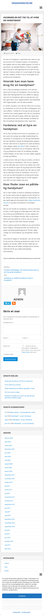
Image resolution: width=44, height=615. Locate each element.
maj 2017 (7, 512)
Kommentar (8, 323)
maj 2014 (7, 545)
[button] (41, 574)
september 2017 (10, 504)
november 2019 (10, 479)
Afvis (22, 602)
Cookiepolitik (16, 612)
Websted (6, 346)
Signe (6, 420)
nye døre (21, 146)
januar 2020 (8, 471)
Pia (6, 412)
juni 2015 (7, 538)
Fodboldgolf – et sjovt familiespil (20, 416)
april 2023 (8, 456)
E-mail (25, 338)
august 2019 (8, 482)
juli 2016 (7, 530)
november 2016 (10, 523)
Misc (19, 53)
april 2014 (8, 549)
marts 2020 (8, 467)
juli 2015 (7, 534)
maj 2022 (7, 460)
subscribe (26, 352)
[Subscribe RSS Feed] (14, 303)
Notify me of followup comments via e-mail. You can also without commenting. (22, 350)
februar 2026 (9, 438)
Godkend (22, 596)
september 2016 (10, 526)
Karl (6, 416)
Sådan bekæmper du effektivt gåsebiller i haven (20, 388)
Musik (7, 571)
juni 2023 (7, 453)
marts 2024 (8, 445)
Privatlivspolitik (25, 612)
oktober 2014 (9, 541)
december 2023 (9, 449)
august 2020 (8, 464)
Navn (6, 338)
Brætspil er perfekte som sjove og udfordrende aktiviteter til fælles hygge (19, 397)
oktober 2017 (9, 501)
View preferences (22, 607)
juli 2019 (7, 486)
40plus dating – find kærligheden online (22, 412)
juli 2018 (7, 493)
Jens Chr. (7, 423)
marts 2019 (8, 490)
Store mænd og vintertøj (12, 385)
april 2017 (8, 515)
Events (7, 563)
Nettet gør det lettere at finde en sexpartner (19, 381)
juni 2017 (7, 508)
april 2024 (8, 442)
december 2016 (9, 519)
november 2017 (10, 497)
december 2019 (9, 475)
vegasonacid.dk (22, 3)
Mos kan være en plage (12, 392)
